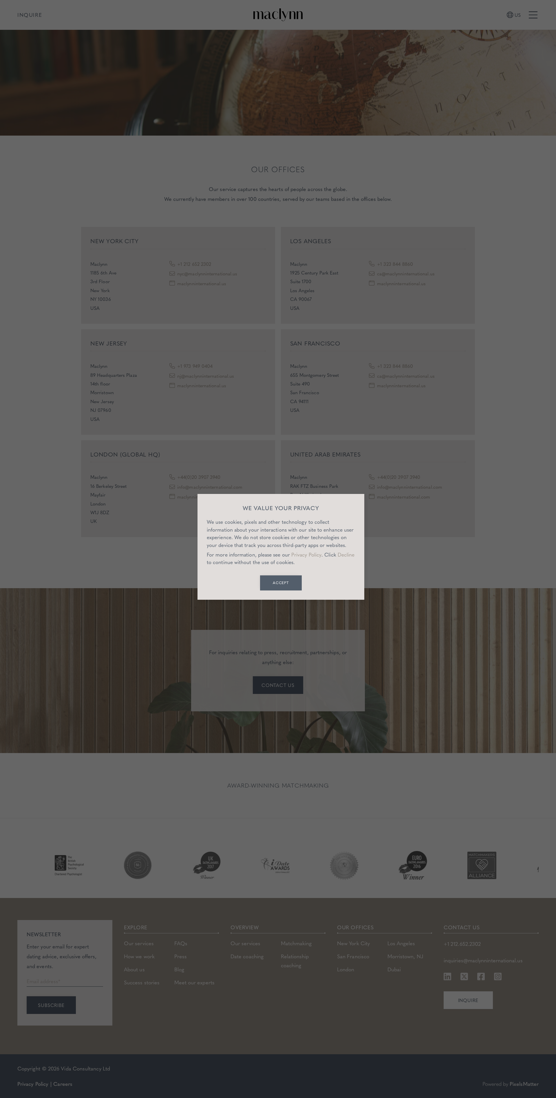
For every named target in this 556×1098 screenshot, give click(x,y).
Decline (346, 554)
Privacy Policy (306, 554)
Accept (281, 582)
